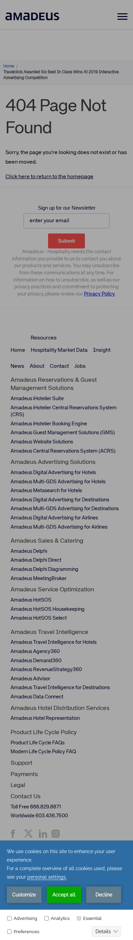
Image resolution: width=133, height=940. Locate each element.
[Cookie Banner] (66, 890)
